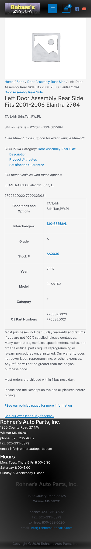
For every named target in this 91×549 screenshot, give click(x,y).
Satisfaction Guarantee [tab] (26, 165)
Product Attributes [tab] (23, 159)
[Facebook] (77, 9)
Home (9, 82)
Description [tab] (17, 154)
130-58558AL (57, 223)
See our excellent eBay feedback (29, 416)
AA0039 (53, 254)
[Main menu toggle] (52, 8)
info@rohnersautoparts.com (31, 448)
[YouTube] (84, 9)
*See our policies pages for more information (38, 405)
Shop (20, 82)
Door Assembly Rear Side (46, 82)
